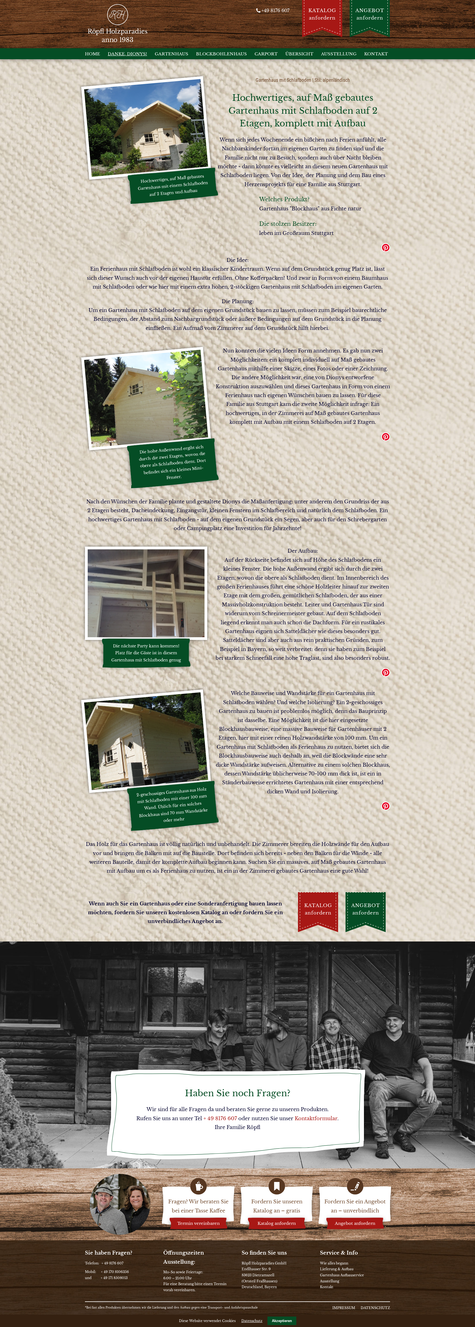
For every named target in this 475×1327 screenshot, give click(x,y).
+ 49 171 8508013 (114, 1278)
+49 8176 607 (275, 10)
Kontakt (326, 1287)
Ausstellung (329, 1281)
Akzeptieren (282, 1321)
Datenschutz (252, 1321)
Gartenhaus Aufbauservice (342, 1275)
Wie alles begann (334, 1263)
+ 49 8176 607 (220, 1119)
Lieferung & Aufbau (337, 1269)
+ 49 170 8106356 (115, 1272)
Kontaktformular (316, 1119)
